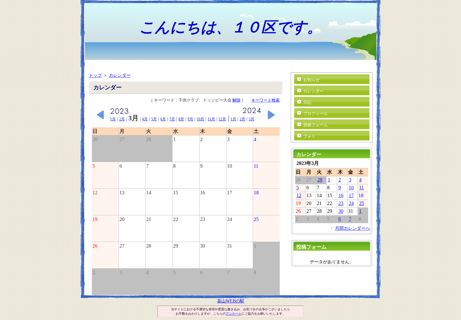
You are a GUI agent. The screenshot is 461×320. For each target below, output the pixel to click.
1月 (113, 119)
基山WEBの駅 (230, 300)
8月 (181, 119)
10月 (200, 119)
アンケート (233, 313)
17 (351, 195)
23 (340, 203)
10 (351, 187)
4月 (145, 119)
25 (361, 203)
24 (351, 203)
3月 (251, 119)
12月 (222, 119)
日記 (307, 102)
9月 (190, 119)
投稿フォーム (315, 125)
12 (298, 195)
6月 (163, 119)
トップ (95, 75)
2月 (122, 119)
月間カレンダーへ (352, 228)
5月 (154, 119)
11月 (211, 119)
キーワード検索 (265, 100)
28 (319, 179)
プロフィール (315, 113)
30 (340, 211)
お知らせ (311, 79)
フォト (309, 136)
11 (361, 187)
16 (340, 195)
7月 (172, 119)
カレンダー (120, 75)
